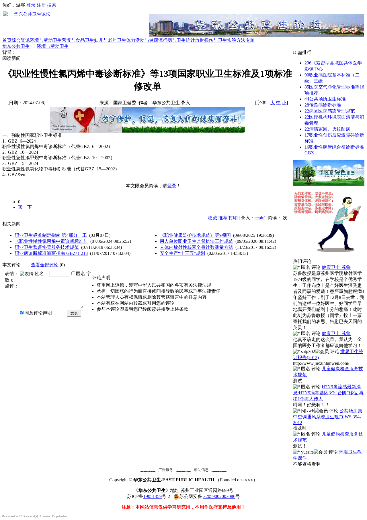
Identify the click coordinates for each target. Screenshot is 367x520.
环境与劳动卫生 (46, 40)
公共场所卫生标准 (325, 98)
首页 (6, 40)
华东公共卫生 (16, 46)
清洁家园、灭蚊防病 (327, 129)
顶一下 (25, 207)
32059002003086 (219, 496)
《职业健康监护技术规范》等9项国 (195, 235)
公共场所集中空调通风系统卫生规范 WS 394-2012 (327, 416)
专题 (250, 40)
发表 (74, 313)
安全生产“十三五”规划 (182, 253)
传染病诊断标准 (322, 105)
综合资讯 (20, 40)
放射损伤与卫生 (211, 40)
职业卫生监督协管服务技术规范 (47, 247)
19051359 (152, 496)
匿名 (80, 273)
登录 (31, 5)
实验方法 (236, 40)
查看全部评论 (44, 264)
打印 (233, 217)
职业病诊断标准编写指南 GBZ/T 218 (51, 253)
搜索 (51, 5)
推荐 (222, 217)
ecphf (260, 217)
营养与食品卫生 (78, 40)
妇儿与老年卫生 (110, 40)
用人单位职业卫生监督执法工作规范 (196, 241)
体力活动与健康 (142, 40)
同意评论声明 (38, 312)
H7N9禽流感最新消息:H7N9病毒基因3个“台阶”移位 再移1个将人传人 (328, 392)
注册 (41, 5)
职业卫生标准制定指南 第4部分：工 (51, 235)
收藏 (212, 217)
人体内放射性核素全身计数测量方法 (196, 247)
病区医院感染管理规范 (329, 111)
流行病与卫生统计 (176, 40)
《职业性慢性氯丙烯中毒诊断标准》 (51, 241)
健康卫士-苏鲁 (336, 267)
